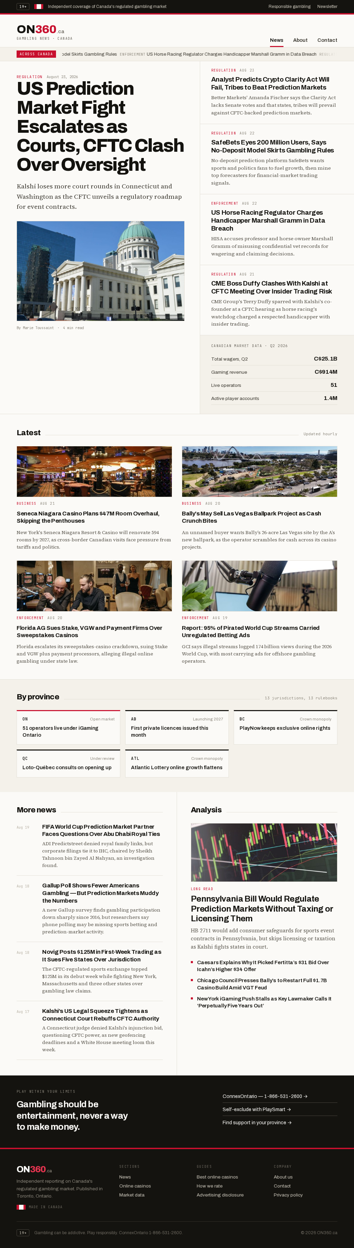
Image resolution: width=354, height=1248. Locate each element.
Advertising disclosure (220, 1195)
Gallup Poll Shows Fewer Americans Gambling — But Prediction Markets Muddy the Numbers (100, 893)
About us (283, 1177)
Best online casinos (217, 1177)
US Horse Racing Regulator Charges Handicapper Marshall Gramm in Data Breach (206, 54)
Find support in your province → (257, 1122)
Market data (132, 1195)
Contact (327, 40)
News (276, 40)
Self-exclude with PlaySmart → (257, 1109)
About (300, 40)
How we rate (210, 1186)
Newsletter (327, 6)
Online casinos (135, 1186)
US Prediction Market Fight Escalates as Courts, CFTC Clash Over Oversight (100, 126)
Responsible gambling (289, 6)
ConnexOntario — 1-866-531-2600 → (265, 1096)
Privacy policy (288, 1195)
